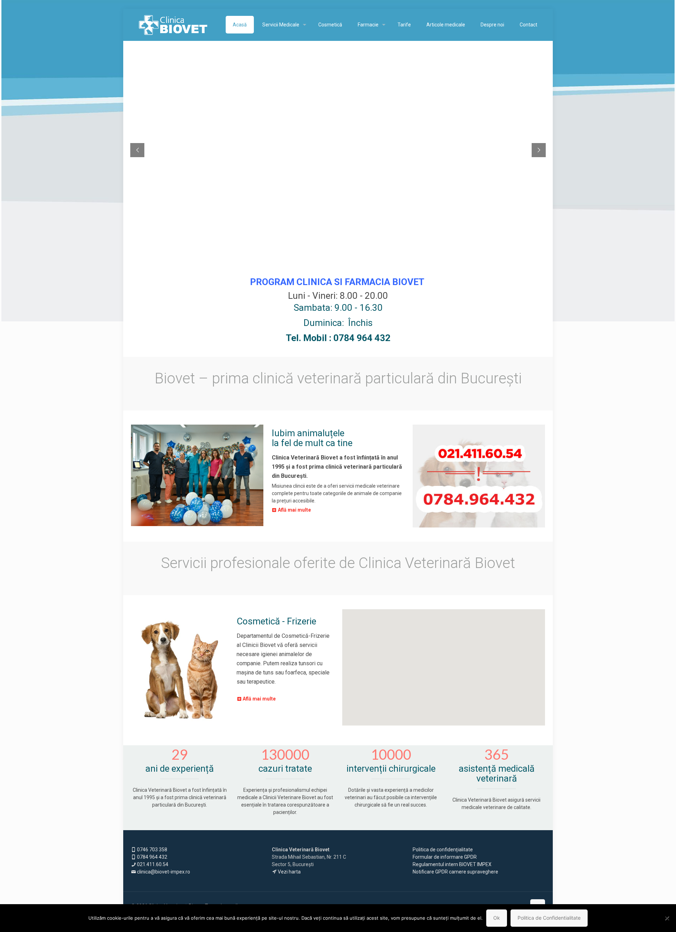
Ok (496, 918)
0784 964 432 (151, 857)
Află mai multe (294, 510)
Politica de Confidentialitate (549, 918)
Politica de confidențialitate (443, 849)
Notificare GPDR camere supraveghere (455, 872)
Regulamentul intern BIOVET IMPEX (452, 864)
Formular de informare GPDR (445, 857)
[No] (667, 918)
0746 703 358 (151, 849)
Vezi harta (289, 872)
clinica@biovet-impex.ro (163, 872)
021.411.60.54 (152, 864)
